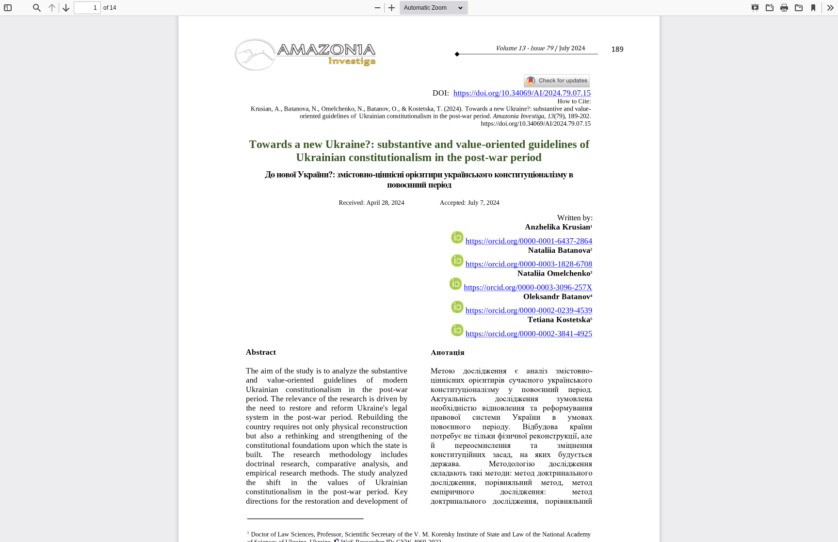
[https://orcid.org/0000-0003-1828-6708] (529, 261)
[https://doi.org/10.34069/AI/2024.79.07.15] (522, 93)
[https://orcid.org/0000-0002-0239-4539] (529, 308)
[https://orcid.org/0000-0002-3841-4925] (529, 331)
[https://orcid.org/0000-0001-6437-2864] (529, 238)
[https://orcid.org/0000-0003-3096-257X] (528, 285)
